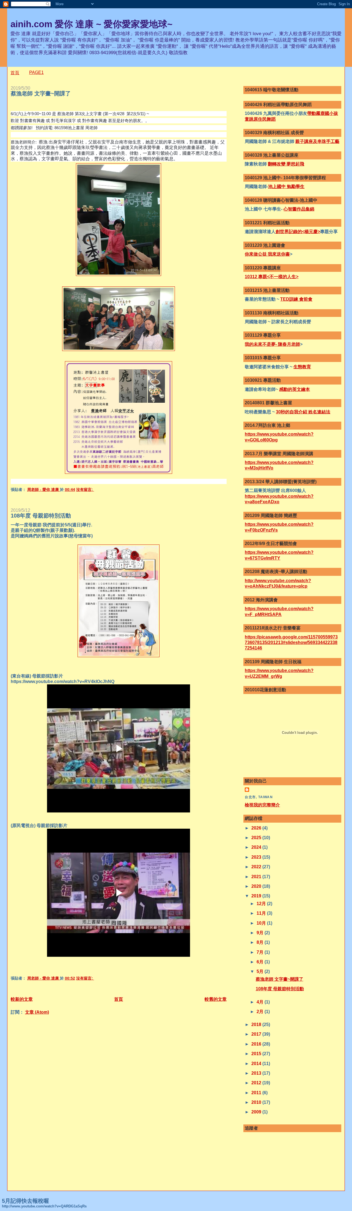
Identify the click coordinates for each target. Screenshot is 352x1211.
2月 (261, 1011)
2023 (256, 857)
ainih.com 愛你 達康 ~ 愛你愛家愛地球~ (91, 24)
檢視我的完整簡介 (262, 805)
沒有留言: (85, 490)
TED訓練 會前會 (296, 299)
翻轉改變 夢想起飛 (286, 164)
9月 (261, 932)
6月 (261, 962)
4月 (261, 1002)
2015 (256, 1053)
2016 (256, 1044)
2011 (256, 1092)
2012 (256, 1082)
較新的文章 (22, 999)
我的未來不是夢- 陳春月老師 (272, 344)
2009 (256, 1112)
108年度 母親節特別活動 (41, 516)
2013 (256, 1073)
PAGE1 (36, 72)
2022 (256, 866)
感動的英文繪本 (294, 389)
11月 (262, 913)
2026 (256, 828)
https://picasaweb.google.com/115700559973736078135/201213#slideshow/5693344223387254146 (291, 643)
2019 (256, 896)
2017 (256, 1034)
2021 (256, 876)
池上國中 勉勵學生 (286, 186)
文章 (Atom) (37, 1012)
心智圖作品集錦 (299, 209)
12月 (262, 903)
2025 (256, 837)
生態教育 (302, 366)
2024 (256, 847)
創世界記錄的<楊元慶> (298, 231)
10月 (262, 923)
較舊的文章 (216, 999)
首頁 (14, 72)
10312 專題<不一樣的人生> (271, 276)
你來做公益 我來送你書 (267, 254)
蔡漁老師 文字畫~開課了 (41, 93)
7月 (261, 952)
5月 (261, 971)
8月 (261, 942)
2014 (256, 1063)
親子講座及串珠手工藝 (317, 141)
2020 (256, 886)
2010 (256, 1102)
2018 (256, 1024)
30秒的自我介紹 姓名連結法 (303, 412)
